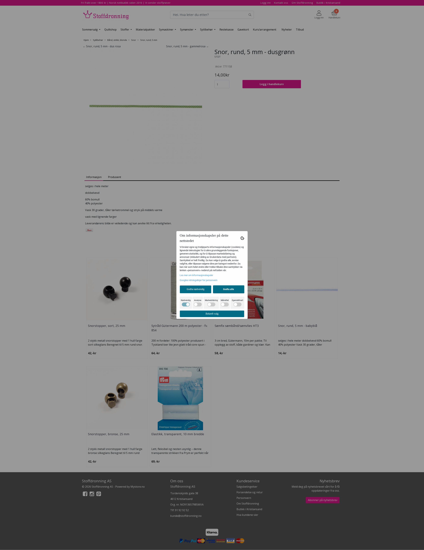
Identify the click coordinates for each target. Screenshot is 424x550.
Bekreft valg (212, 313)
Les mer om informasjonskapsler (196, 275)
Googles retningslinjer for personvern (198, 280)
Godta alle (228, 289)
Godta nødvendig (195, 289)
